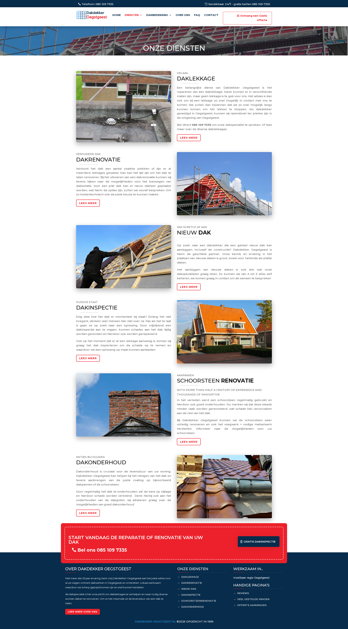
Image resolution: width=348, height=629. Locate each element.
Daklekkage (190, 576)
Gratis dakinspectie (260, 541)
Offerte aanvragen (251, 605)
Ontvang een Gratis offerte (253, 18)
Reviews (243, 593)
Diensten (132, 15)
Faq (197, 15)
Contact (211, 15)
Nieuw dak (188, 588)
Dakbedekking (157, 15)
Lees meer (189, 137)
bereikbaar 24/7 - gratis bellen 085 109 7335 (239, 4)
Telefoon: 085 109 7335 (97, 4)
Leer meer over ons (82, 611)
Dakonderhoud (192, 606)
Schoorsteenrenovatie (198, 600)
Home (116, 15)
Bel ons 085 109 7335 (102, 550)
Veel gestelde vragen (253, 599)
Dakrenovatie (191, 582)
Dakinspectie (190, 594)
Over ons (183, 15)
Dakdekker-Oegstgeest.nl (155, 621)
